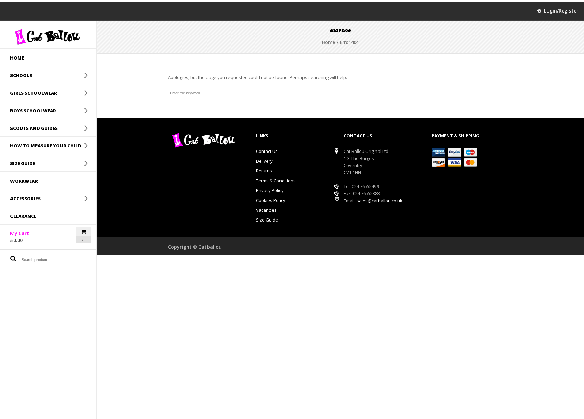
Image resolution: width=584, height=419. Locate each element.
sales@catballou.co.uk (380, 200)
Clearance (23, 216)
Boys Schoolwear (28, 110)
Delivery (264, 161)
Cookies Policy (270, 200)
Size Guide (267, 220)
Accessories (20, 198)
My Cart (31, 236)
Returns (264, 171)
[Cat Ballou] (48, 36)
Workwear (24, 181)
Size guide (17, 163)
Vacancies (266, 210)
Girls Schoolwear (28, 92)
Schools (16, 75)
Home (17, 58)
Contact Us (267, 151)
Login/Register (561, 10)
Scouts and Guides (29, 127)
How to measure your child (40, 145)
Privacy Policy (270, 190)
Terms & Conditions (276, 181)
